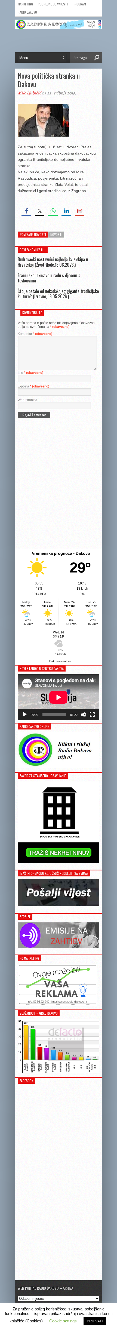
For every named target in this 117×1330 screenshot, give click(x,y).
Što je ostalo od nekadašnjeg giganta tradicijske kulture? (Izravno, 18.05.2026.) (58, 294)
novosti (56, 234)
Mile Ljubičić (29, 93)
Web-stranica (27, 400)
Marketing (25, 4)
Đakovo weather (60, 661)
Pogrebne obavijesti (53, 4)
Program (79, 4)
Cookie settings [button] (63, 1321)
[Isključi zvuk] (83, 714)
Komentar (35, 334)
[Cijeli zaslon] (92, 714)
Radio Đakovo (27, 12)
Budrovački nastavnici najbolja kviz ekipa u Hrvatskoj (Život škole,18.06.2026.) (53, 262)
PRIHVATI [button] (95, 1321)
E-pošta (33, 386)
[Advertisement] (58, 487)
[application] (58, 697)
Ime (30, 373)
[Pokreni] (24, 714)
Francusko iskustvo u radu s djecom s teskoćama (49, 278)
